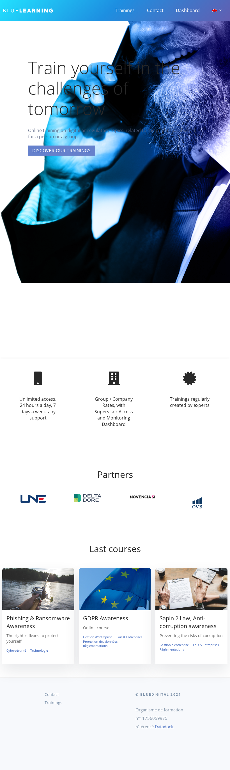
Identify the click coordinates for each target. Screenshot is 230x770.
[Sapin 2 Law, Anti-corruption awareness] (191, 610)
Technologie (39, 650)
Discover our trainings (61, 150)
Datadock (164, 726)
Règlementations (95, 646)
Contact (155, 10)
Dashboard (188, 10)
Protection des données (100, 641)
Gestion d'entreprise (97, 637)
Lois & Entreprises (129, 637)
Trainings (125, 10)
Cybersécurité (16, 650)
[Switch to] (216, 10)
